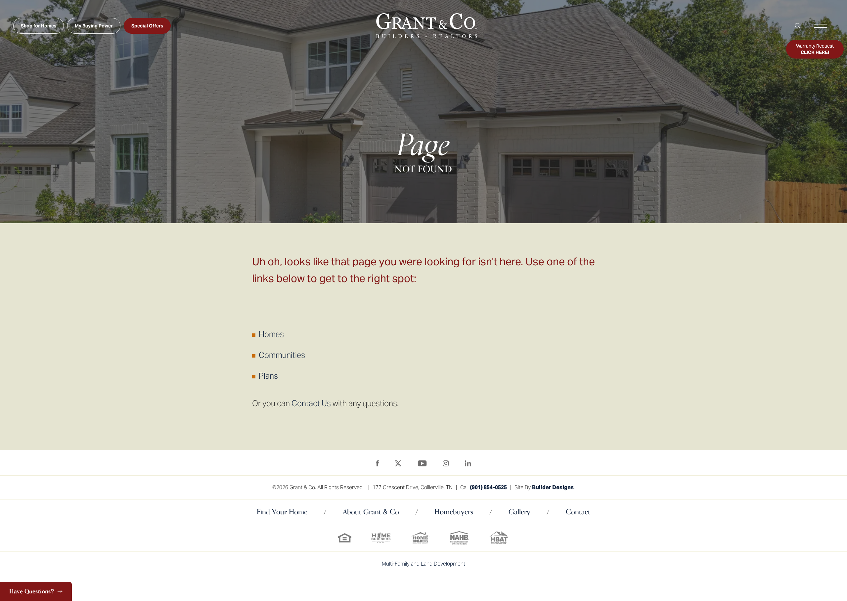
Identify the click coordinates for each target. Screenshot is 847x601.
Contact (578, 511)
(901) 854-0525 (488, 487)
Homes (271, 334)
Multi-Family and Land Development (423, 563)
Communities (282, 355)
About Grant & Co (371, 511)
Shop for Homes (38, 26)
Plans (268, 376)
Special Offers (147, 26)
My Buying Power (94, 26)
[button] (797, 25)
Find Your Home (282, 511)
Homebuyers (453, 511)
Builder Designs (553, 487)
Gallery (519, 511)
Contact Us (311, 403)
